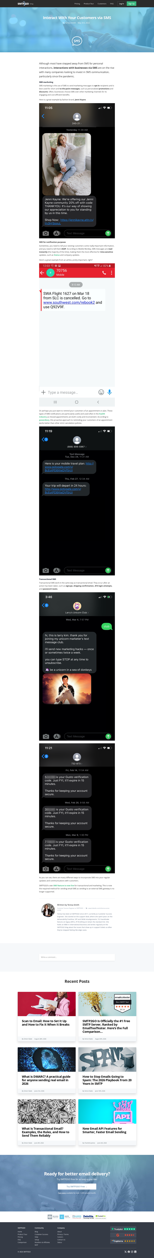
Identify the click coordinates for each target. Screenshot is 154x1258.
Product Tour (22, 1234)
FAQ (112, 3)
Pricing (77, 3)
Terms (66, 1234)
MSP (36, 1245)
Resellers (38, 1242)
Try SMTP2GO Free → (77, 1186)
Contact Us (61, 1240)
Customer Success (41, 1234)
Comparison (22, 1242)
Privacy (60, 1234)
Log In (121, 3)
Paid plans (62, 1193)
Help (36, 1237)
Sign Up (131, 3)
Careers (60, 1237)
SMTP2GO (23, 3)
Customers (102, 3)
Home (20, 1232)
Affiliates (46, 1242)
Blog (31, 4)
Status (57, 255)
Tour (89, 3)
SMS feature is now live (63, 885)
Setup (37, 1240)
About (59, 1232)
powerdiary (44, 420)
